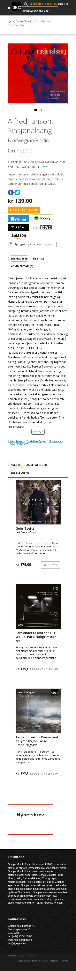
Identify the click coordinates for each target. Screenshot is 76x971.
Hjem (11, 21)
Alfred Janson (16, 441)
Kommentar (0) (22, 266)
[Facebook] (11, 192)
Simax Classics (24, 21)
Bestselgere (20, 472)
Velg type (50, 565)
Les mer (38, 432)
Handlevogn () (36, 10)
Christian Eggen (36, 441)
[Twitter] (17, 192)
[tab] (19, 258)
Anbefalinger (36, 465)
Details (38, 258)
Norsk (31, 956)
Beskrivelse (19, 258)
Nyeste (16, 465)
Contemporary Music (42, 244)
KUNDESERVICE (16, 956)
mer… (46, 167)
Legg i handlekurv (24, 210)
